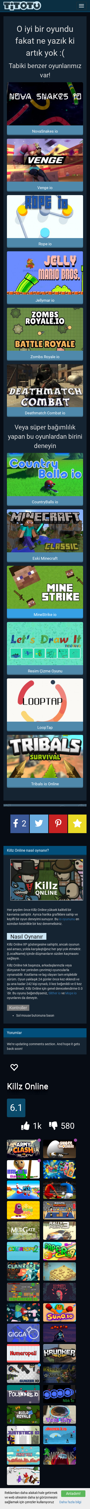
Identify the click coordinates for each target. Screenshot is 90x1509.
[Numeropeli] (23, 1353)
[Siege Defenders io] (23, 1292)
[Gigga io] (23, 1333)
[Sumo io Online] (59, 1312)
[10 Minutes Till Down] (59, 1292)
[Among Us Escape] (59, 1455)
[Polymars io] (23, 1394)
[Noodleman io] (23, 1476)
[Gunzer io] (23, 1374)
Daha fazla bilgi (70, 1502)
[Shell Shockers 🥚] (59, 1149)
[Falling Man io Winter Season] (23, 1210)
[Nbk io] (59, 1394)
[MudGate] (23, 1230)
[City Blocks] (59, 1271)
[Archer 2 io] (59, 1435)
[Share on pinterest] (58, 824)
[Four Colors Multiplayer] (59, 1169)
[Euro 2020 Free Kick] (59, 1190)
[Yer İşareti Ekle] (77, 824)
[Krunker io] (59, 1353)
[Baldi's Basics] (23, 1169)
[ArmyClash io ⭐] (23, 1149)
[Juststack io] (23, 1435)
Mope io (71, 993)
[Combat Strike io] (59, 1374)
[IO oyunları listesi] (22, 6)
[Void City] (59, 1414)
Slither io (54, 993)
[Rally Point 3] (59, 1230)
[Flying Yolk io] (23, 1455)
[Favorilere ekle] (14, 1068)
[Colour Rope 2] (23, 1251)
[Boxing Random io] (59, 1210)
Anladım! (73, 1493)
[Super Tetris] (23, 1312)
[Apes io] (59, 1333)
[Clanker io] (23, 1271)
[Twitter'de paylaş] (39, 824)
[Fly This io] (23, 1190)
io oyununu (67, 919)
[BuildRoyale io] (23, 1414)
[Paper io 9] (59, 1251)
